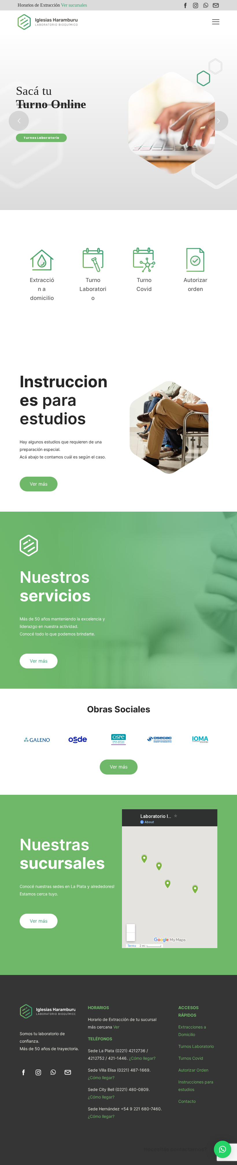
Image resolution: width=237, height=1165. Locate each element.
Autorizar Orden (193, 1070)
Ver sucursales (74, 5)
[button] (222, 1149)
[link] (23, 1072)
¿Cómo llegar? (142, 1058)
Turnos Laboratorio (196, 1046)
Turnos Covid (190, 1058)
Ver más (30, 147)
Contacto (187, 1101)
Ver (116, 1026)
